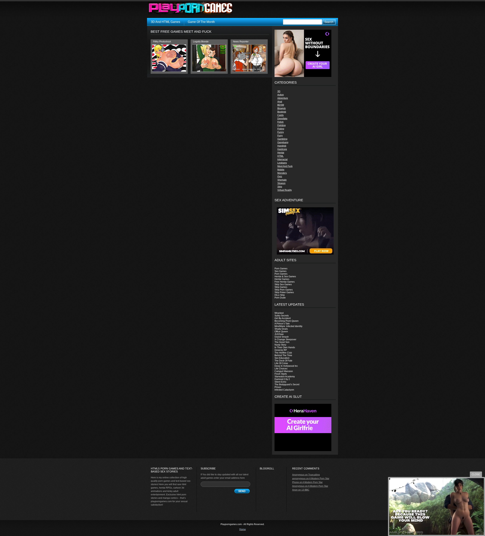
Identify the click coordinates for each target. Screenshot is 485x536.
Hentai (280, 152)
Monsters (282, 173)
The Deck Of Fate (283, 360)
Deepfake (282, 118)
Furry (280, 135)
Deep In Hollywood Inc (286, 366)
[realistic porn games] (303, 76)
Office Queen (281, 331)
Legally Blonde (201, 41)
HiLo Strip (280, 295)
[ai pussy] (303, 450)
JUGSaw (279, 334)
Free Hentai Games (285, 281)
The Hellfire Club (283, 352)
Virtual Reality (284, 190)
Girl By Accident (283, 318)
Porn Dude (280, 297)
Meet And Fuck (285, 166)
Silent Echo (280, 382)
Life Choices (281, 368)
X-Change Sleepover (285, 339)
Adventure (282, 98)
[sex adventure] (305, 231)
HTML (280, 156)
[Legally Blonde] (209, 70)
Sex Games (280, 271)
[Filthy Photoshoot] (169, 70)
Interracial (282, 159)
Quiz (279, 176)
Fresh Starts (281, 374)
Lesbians (282, 163)
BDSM (280, 105)
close (476, 474)
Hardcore (282, 149)
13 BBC (305, 490)
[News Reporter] (249, 70)
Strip (279, 186)
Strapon (281, 183)
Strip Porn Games (284, 289)
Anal (279, 101)
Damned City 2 (282, 379)
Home (242, 529)
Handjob (281, 145)
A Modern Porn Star (319, 478)
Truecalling (314, 474)
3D (278, 91)
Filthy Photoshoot (162, 41)
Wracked (279, 313)
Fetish (280, 122)
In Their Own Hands (285, 347)
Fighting (281, 125)
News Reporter (241, 41)
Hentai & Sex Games (285, 276)
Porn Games (281, 268)
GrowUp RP (281, 350)
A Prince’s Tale (282, 323)
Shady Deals (281, 329)
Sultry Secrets (282, 315)
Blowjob (281, 108)
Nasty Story (280, 344)
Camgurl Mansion (284, 371)
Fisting (280, 128)
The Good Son (282, 342)
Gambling (282, 139)
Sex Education (282, 358)
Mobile (280, 169)
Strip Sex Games (283, 284)
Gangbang (282, 142)
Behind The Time (283, 355)
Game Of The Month (201, 21)
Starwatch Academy (285, 376)
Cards (280, 115)
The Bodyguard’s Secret (287, 384)
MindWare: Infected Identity (288, 326)
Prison (278, 387)
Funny (280, 132)
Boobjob (281, 111)
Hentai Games (282, 279)
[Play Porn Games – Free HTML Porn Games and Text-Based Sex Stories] (190, 8)
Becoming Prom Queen (287, 321)
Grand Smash (282, 337)
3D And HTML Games (165, 21)
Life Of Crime (281, 363)
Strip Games (281, 287)
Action (280, 94)
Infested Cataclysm (284, 389)
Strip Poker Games (284, 292)
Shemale (282, 180)
